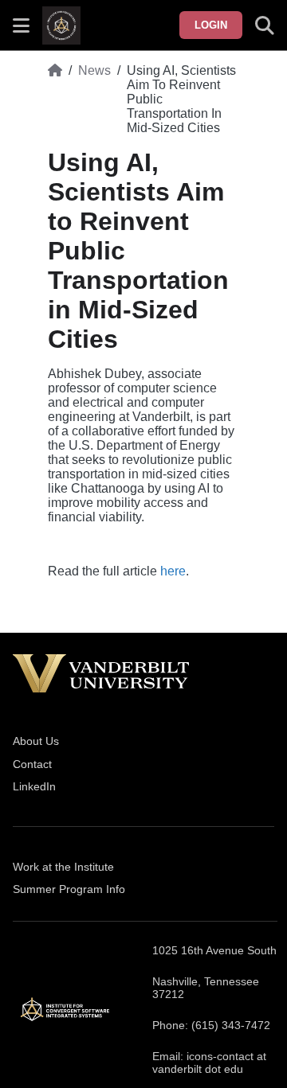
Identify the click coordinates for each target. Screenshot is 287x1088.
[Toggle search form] (264, 25)
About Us (36, 741)
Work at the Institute (63, 866)
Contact (32, 764)
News (94, 70)
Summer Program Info (69, 889)
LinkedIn (34, 786)
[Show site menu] (21, 25)
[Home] (55, 99)
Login (211, 25)
